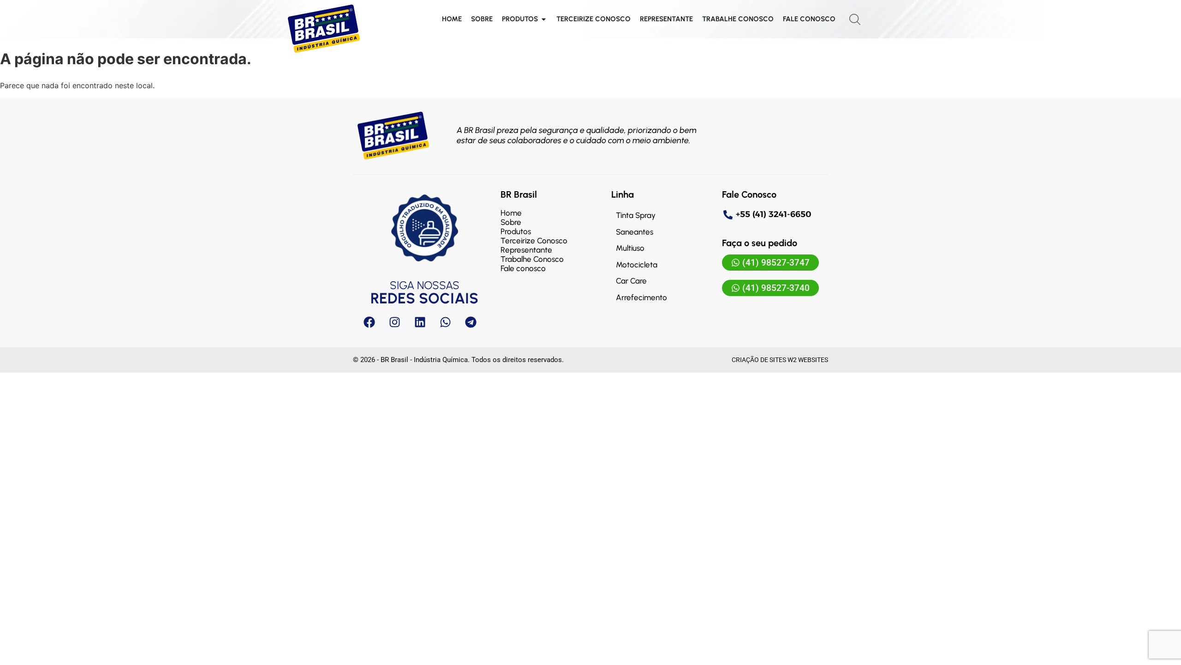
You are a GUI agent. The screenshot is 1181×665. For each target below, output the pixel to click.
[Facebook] (369, 321)
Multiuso (630, 248)
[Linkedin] (419, 321)
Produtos (516, 231)
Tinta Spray (636, 215)
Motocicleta (636, 264)
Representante (526, 249)
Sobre (511, 222)
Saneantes (634, 231)
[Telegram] (470, 321)
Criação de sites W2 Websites (780, 359)
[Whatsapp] (445, 321)
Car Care (631, 280)
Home (511, 213)
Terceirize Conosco (534, 240)
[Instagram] (394, 321)
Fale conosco (523, 268)
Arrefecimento (641, 297)
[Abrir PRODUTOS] (543, 19)
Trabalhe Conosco (532, 259)
